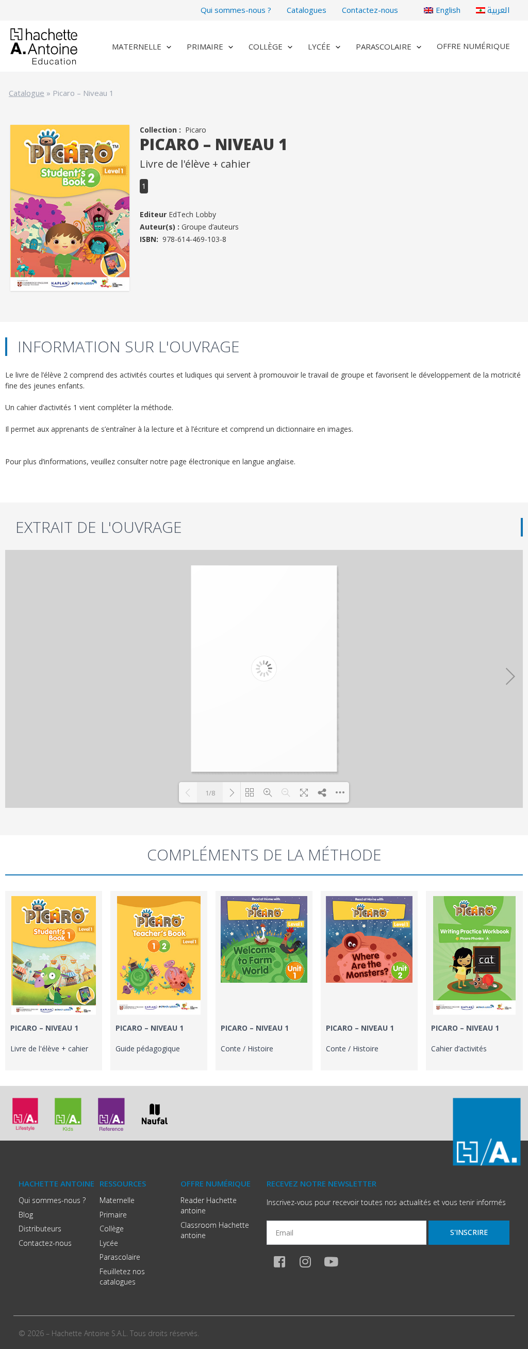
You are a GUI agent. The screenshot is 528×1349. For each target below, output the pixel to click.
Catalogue (26, 93)
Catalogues (306, 10)
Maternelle (136, 46)
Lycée (319, 46)
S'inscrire (469, 1232)
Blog (26, 1215)
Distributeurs (40, 1228)
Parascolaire (383, 46)
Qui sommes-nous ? (236, 10)
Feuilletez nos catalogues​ (122, 1276)
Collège (266, 46)
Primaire (205, 46)
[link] (53, 980)
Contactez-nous (370, 10)
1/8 (210, 793)
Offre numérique (473, 46)
